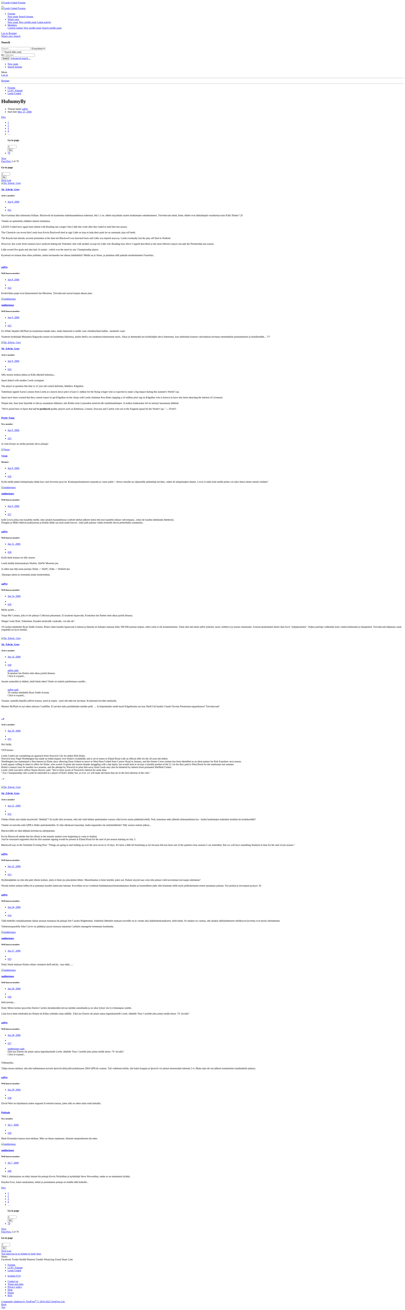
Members (12, 25)
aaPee (25, 109)
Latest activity (44, 22)
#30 (9, 665)
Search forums (26, 16)
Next (3, 158)
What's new (13, 19)
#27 (9, 514)
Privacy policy (15, 1287)
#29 (9, 604)
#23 (9, 325)
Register (5, 80)
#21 (9, 210)
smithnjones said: (16, 1048)
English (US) (14, 1276)
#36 (9, 997)
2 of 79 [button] (15, 161)
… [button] (9, 134)
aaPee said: (13, 670)
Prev (3, 117)
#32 (9, 814)
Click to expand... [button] (16, 676)
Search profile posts (52, 28)
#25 (9, 438)
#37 (9, 1043)
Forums (11, 13)
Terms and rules (15, 1284)
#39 (9, 1133)
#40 (9, 1171)
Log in (4, 75)
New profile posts (28, 22)
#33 (9, 874)
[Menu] (2, 6)
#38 (9, 1098)
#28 (9, 552)
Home (11, 1292)
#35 (9, 959)
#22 (9, 287)
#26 (9, 476)
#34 (9, 915)
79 (9, 153)
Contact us (13, 1281)
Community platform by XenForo (33, 1301)
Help (10, 1289)
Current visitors (15, 28)
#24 (9, 369)
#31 (9, 739)
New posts (13, 16)
